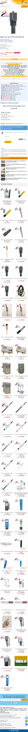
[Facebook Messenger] (26, 717)
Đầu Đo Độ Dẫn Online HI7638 (21, 298)
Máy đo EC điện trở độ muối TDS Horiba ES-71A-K (21, 591)
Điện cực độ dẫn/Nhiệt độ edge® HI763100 (7, 260)
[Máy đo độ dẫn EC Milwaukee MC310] (7, 349)
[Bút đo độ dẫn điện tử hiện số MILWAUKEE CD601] (21, 193)
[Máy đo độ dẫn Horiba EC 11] (7, 622)
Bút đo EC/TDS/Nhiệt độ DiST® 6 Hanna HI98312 (7, 532)
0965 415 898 (13, 99)
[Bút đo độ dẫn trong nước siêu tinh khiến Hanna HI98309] (21, 505)
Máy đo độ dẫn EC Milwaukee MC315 (21, 357)
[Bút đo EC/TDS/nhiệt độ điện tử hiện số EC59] (21, 212)
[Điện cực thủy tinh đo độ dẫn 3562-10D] (7, 466)
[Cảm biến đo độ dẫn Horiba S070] (7, 544)
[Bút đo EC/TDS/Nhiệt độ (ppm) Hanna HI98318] (21, 524)
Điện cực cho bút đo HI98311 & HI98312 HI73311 (7, 240)
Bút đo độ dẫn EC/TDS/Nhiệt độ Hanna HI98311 (7, 688)
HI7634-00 (8, 123)
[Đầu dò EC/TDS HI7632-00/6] (7, 271)
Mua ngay (15, 58)
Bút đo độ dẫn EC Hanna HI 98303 (21, 571)
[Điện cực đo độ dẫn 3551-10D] (7, 427)
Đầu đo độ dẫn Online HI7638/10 (7, 317)
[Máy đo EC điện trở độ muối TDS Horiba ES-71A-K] (21, 582)
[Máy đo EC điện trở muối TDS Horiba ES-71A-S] (21, 388)
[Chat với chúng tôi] (26, 724)
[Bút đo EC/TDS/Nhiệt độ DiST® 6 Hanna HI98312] (7, 524)
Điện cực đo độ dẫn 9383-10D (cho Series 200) (21, 415)
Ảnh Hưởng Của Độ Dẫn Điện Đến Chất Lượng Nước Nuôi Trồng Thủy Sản (16, 179)
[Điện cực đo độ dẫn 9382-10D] (7, 407)
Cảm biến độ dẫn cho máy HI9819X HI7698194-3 (21, 338)
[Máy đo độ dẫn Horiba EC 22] (21, 602)
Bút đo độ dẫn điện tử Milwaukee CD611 (7, 221)
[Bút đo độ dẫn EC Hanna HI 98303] (21, 563)
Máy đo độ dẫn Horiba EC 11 (7, 629)
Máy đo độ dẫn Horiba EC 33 (7, 609)
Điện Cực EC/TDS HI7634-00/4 (21, 278)
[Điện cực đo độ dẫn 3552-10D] (21, 427)
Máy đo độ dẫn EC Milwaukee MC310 (7, 357)
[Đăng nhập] (26, 2)
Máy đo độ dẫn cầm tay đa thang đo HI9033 (7, 513)
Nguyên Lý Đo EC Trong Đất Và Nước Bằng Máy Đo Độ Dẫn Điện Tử (15, 168)
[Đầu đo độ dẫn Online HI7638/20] (21, 310)
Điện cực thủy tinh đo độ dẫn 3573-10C (21, 474)
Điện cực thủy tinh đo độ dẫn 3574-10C (7, 493)
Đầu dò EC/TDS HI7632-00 (21, 259)
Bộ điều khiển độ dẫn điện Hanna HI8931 (7, 377)
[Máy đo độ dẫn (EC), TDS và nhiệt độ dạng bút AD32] (7, 641)
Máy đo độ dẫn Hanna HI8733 (7, 668)
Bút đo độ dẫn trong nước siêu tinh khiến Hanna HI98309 (21, 513)
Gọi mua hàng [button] (14, 730)
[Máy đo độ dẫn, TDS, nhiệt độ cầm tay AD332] (21, 641)
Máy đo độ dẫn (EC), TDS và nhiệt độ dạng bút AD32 (7, 649)
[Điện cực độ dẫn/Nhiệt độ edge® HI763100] (7, 251)
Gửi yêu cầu (24, 699)
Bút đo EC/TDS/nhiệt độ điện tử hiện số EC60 (21, 240)
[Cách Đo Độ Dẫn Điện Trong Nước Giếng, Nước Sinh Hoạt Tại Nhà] (3, 175)
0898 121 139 (12, 97)
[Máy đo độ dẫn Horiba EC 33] (7, 602)
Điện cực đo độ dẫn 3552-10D (21, 434)
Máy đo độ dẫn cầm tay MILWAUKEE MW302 (7, 201)
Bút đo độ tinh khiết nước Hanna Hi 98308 (21, 552)
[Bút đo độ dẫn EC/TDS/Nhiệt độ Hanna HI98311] (7, 680)
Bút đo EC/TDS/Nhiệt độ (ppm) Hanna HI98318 (21, 532)
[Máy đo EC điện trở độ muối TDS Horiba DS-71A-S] (7, 582)
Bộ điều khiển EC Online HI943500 (7, 396)
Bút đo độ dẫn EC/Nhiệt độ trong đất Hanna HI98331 (21, 669)
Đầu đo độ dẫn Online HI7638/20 (21, 317)
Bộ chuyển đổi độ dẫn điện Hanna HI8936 (21, 377)
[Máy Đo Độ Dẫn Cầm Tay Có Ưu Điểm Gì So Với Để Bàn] (3, 172)
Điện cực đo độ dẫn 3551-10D (7, 434)
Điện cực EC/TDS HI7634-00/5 (7, 298)
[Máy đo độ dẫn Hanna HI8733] (7, 661)
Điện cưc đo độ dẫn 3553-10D (7, 453)
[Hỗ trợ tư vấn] (26, 721)
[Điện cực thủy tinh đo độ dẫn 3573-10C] (21, 466)
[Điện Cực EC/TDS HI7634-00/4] (21, 271)
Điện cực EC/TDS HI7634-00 (16, 123)
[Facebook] (15, 703)
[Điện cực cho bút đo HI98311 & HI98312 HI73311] (7, 232)
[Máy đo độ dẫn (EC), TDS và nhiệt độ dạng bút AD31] (21, 622)
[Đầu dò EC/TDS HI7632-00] (21, 251)
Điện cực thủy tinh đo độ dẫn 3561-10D (21, 454)
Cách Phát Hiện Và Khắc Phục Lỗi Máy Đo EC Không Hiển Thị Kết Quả (16, 161)
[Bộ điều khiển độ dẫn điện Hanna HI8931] (7, 368)
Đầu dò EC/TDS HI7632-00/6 (7, 278)
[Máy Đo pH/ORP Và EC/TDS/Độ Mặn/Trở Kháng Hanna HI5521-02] (21, 485)
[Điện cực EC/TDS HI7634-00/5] (7, 290)
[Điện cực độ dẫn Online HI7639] (7, 329)
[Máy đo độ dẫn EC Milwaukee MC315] (21, 349)
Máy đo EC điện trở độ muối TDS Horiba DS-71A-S (7, 591)
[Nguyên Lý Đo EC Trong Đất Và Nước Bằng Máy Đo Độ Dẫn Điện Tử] (3, 168)
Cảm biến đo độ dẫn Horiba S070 (7, 551)
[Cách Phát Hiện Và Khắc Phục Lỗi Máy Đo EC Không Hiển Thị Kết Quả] (3, 161)
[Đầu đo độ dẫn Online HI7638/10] (7, 310)
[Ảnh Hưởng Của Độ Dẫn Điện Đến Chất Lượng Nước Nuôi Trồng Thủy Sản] (3, 179)
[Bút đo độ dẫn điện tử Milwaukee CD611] (7, 212)
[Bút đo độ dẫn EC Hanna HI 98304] (7, 563)
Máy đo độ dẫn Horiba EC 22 (21, 609)
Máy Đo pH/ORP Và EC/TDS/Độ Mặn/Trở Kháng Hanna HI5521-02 (21, 493)
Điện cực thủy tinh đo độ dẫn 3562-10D (7, 474)
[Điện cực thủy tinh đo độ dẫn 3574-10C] (7, 485)
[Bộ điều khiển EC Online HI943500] (7, 388)
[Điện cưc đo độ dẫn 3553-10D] (7, 446)
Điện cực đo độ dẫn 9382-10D (7, 414)
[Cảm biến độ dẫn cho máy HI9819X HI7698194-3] (21, 329)
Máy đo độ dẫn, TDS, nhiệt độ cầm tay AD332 (21, 649)
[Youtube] (12, 703)
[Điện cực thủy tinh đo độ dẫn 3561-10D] (21, 446)
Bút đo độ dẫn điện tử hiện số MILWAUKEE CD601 (21, 201)
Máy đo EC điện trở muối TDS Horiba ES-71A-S (21, 396)
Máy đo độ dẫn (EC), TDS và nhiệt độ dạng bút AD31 (21, 630)
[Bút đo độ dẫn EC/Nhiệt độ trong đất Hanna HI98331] (21, 661)
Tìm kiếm (25, 6)
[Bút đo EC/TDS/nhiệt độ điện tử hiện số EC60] (21, 232)
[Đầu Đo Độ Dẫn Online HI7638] (21, 290)
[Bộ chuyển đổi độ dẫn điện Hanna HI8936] (21, 368)
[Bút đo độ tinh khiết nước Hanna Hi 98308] (21, 544)
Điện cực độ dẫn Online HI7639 (7, 337)
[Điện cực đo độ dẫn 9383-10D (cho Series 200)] (21, 407)
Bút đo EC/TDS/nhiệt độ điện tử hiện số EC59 (21, 221)
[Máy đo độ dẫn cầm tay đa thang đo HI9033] (7, 505)
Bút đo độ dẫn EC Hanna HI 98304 (7, 571)
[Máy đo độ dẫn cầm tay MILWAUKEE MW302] (7, 193)
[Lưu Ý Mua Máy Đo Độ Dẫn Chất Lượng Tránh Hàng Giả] (3, 165)
